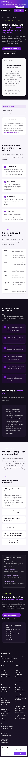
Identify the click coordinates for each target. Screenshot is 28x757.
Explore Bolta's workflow (10, 48)
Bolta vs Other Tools (5, 711)
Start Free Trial (18, 10)
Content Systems (5, 691)
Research (3, 698)
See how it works (20, 6)
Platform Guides (4, 694)
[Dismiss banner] (26, 7)
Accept (20, 753)
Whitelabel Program (5, 676)
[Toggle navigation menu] (25, 10)
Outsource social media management (20, 699)
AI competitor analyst (20, 718)
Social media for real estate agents (5, 739)
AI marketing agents (19, 694)
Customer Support (19, 676)
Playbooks (3, 718)
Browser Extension (5, 674)
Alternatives (7, 17)
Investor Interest (19, 679)
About (16, 668)
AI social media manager (9, 569)
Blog (2, 696)
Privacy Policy (18, 672)
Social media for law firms (7, 726)
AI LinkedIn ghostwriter (20, 704)
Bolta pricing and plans (9, 581)
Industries (3, 715)
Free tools (3, 720)
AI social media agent (20, 691)
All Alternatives (4, 713)
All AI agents (18, 687)
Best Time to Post (5, 709)
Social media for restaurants (4, 743)
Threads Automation (5, 707)
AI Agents (3, 670)
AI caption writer (19, 710)
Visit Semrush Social (9, 53)
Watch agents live (19, 689)
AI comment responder (20, 712)
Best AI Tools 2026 (5, 700)
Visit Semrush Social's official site (11, 132)
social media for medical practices (12, 575)
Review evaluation (7, 113)
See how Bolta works (7, 619)
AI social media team (19, 696)
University (3, 689)
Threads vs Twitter (5, 704)
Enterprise (3, 672)
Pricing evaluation (7, 110)
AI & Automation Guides (6, 687)
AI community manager (20, 708)
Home (3, 17)
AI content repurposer (20, 706)
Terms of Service (18, 674)
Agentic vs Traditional (6, 702)
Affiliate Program (19, 681)
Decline (8, 753)
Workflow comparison (8, 106)
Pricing (16, 670)
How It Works (4, 668)
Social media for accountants (4, 732)
